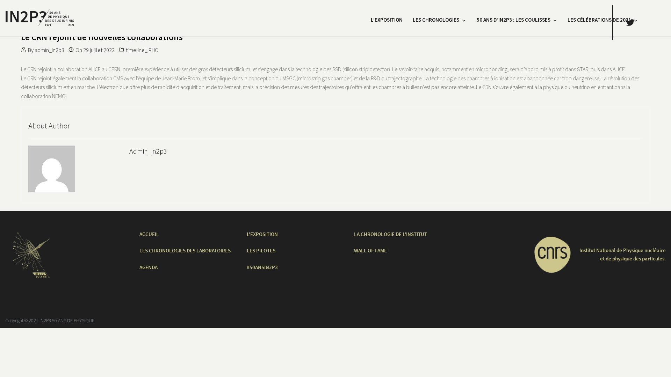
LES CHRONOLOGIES (436, 19)
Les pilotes (261, 250)
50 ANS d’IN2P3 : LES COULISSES (513, 19)
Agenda (148, 267)
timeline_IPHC (142, 49)
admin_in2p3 (49, 49)
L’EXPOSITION (387, 19)
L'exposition (262, 234)
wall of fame (370, 250)
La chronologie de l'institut (390, 234)
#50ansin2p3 (262, 267)
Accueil (149, 234)
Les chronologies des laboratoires (185, 250)
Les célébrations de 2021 (599, 19)
